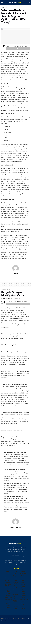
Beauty (8, 576)
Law (15, 592)
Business (7, 289)
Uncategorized (24, 599)
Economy (7, 593)
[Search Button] (29, 2)
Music (15, 598)
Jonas (4, 25)
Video (23, 601)
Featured (7, 605)
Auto (7, 573)
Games (15, 578)
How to (15, 587)
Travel (23, 597)
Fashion (7, 603)
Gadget (15, 573)
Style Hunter (23, 590)
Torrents (23, 595)
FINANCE (7, 607)
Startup (23, 584)
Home (2, 7)
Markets (15, 596)
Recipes (23, 576)
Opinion (15, 606)
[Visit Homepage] (15, 2)
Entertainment (8, 597)
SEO (6, 7)
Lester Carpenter (7, 298)
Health (15, 580)
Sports (23, 582)
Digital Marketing (7, 590)
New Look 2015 (15, 601)
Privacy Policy (16, 618)
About (8, 618)
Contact (24, 618)
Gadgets (15, 576)
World (23, 608)
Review (23, 578)
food (15, 571)
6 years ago (11, 25)
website (23, 606)
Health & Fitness (15, 583)
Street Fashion (23, 587)
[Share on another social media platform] (18, 48)
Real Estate (23, 573)
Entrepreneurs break (8, 600)
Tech (23, 593)
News (15, 604)
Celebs (8, 582)
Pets (15, 608)
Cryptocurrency (9, 587)
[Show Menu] (2, 2)
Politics (23, 571)
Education (7, 595)
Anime (7, 571)
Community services (8, 585)
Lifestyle (15, 594)
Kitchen (15, 590)
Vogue (23, 604)
